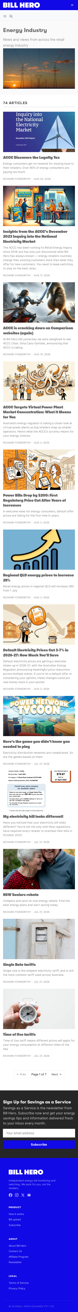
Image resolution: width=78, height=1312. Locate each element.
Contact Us (15, 1251)
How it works (16, 1214)
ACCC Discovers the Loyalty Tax (31, 157)
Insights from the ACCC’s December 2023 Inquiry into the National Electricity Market (35, 236)
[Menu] (72, 5)
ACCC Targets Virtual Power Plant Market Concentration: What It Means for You (37, 412)
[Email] (29, 1195)
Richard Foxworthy (17, 178)
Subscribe (15, 1225)
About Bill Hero (17, 1245)
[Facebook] (10, 1195)
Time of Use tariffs (19, 1034)
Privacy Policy (17, 1288)
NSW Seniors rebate (21, 895)
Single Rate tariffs (19, 964)
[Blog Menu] (5, 16)
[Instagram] (17, 1195)
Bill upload (15, 1219)
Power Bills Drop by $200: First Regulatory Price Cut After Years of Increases (34, 500)
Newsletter (15, 1262)
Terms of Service (19, 1282)
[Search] (11, 16)
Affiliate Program (18, 1256)
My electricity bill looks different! (33, 816)
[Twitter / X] (23, 1195)
